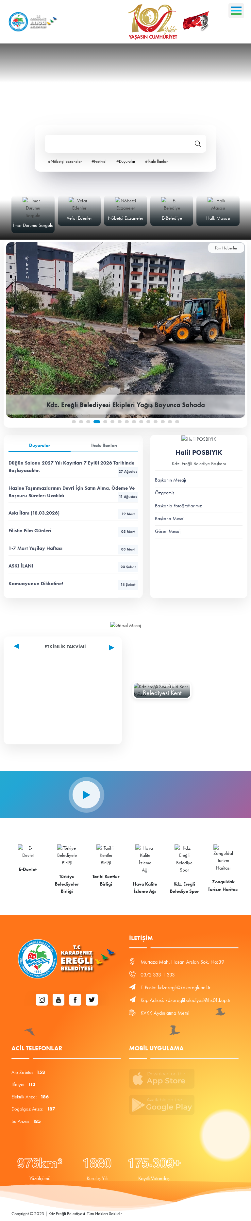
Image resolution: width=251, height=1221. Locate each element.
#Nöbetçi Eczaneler (65, 161)
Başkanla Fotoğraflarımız (178, 506)
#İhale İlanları (157, 161)
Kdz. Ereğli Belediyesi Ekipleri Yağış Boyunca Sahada (125, 405)
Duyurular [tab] (39, 445)
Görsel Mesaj (167, 531)
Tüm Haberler (226, 248)
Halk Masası (218, 218)
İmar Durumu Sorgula (33, 225)
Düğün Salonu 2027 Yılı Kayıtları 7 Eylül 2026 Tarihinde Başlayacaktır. (72, 467)
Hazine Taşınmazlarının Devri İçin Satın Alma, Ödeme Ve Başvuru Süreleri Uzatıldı (72, 492)
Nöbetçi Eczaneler (125, 218)
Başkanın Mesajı (170, 480)
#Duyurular (125, 161)
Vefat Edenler (79, 218)
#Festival (99, 161)
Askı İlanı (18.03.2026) (71, 513)
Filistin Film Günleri (71, 530)
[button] (74, 421)
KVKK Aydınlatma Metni (165, 1013)
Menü (236, 10)
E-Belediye (172, 218)
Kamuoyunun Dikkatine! (71, 583)
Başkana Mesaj (169, 518)
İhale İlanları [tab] (104, 445)
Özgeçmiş (164, 493)
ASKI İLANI (72, 566)
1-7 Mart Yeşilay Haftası (71, 548)
